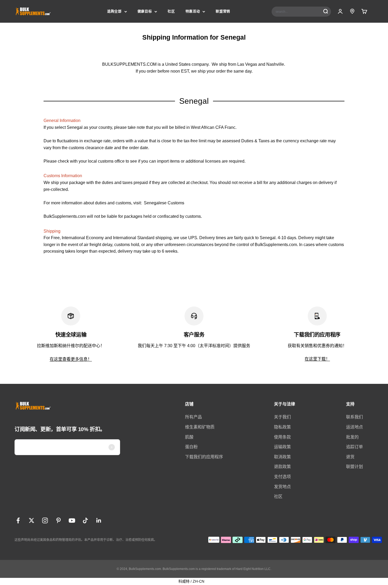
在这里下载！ (317, 359)
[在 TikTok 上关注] (85, 520)
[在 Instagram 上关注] (45, 520)
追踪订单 (354, 447)
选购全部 (114, 11)
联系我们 (354, 417)
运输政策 (282, 447)
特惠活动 (193, 11)
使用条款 (282, 437)
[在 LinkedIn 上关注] (98, 520)
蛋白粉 (191, 447)
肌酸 (189, 437)
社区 (171, 11)
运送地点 (354, 427)
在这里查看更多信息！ (71, 359)
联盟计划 (354, 466)
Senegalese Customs (164, 203)
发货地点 (282, 486)
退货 (350, 457)
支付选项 (282, 476)
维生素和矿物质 (200, 427)
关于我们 (282, 417)
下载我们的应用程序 (204, 457)
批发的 (352, 437)
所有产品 (193, 417)
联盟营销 (223, 11)
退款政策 (282, 466)
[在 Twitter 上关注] (31, 520)
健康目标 (145, 11)
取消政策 (282, 457)
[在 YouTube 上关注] (71, 520)
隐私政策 (282, 427)
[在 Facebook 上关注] (18, 520)
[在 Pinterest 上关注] (58, 520)
